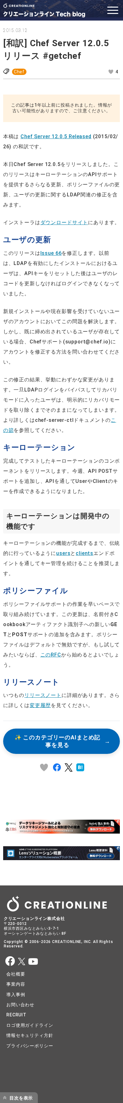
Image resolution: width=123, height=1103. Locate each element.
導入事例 (15, 994)
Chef (19, 71)
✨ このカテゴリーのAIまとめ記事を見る (57, 741)
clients (84, 553)
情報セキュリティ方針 (29, 1035)
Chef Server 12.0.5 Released (55, 136)
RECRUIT (16, 1014)
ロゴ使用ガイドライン (29, 1025)
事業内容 (15, 984)
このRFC (50, 655)
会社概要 (15, 974)
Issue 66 (51, 253)
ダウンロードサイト (64, 222)
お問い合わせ (20, 1004)
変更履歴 (40, 705)
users (63, 553)
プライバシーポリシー (29, 1045)
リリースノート (43, 695)
